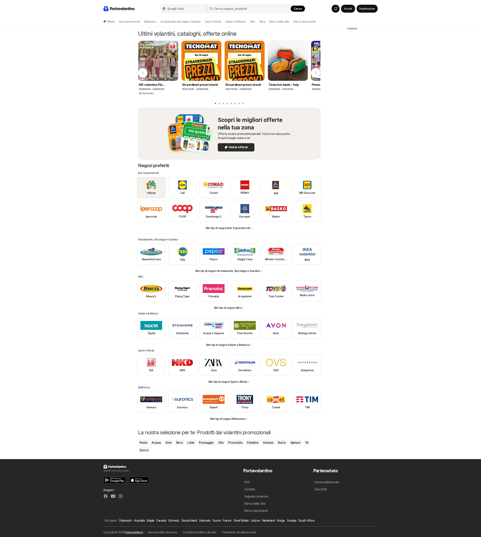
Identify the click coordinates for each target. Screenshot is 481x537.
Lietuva (255, 520)
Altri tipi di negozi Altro (228, 307)
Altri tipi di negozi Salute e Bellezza (228, 344)
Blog (262, 21)
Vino (168, 442)
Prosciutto (235, 442)
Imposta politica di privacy (162, 532)
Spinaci (295, 442)
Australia (139, 520)
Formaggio (206, 442)
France (226, 520)
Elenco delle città (279, 21)
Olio (221, 442)
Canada (161, 520)
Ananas (268, 442)
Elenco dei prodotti (304, 21)
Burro (282, 442)
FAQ (247, 482)
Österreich (125, 520)
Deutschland (189, 520)
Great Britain (241, 520)
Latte (190, 442)
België (150, 520)
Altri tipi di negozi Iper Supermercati (228, 228)
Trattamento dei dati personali (239, 532)
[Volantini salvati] (336, 9)
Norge (281, 520)
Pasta (143, 442)
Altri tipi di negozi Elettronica (227, 418)
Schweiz (173, 520)
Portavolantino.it (134, 532)
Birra (179, 442)
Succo (144, 450)
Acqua (156, 442)
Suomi (216, 520)
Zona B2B (320, 489)
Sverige (291, 520)
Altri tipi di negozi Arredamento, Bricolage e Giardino (227, 270)
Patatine (252, 442)
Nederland (268, 520)
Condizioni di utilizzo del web (199, 532)
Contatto (249, 489)
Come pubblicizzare (326, 482)
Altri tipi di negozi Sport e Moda (227, 381)
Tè (307, 442)
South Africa (306, 520)
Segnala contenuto (256, 496)
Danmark (204, 520)
